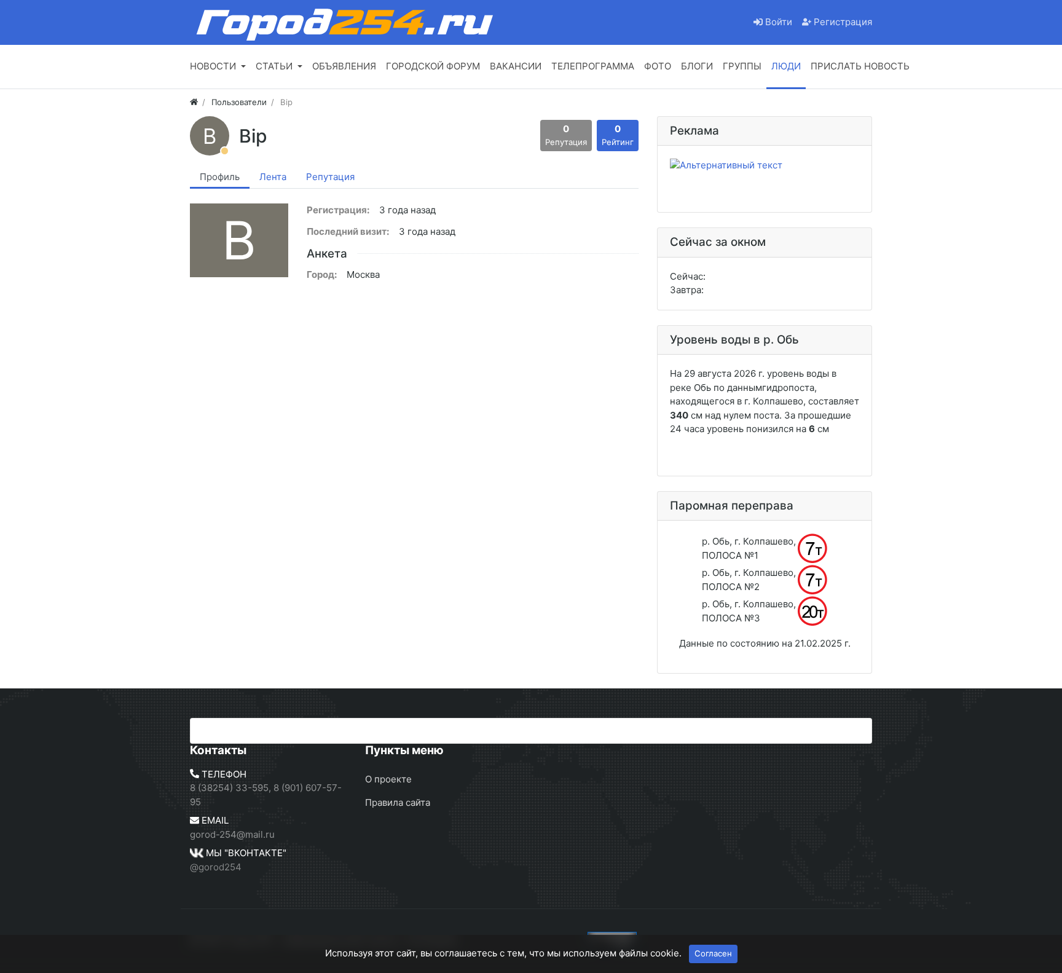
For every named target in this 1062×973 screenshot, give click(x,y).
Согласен (713, 953)
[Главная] (194, 102)
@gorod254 (216, 867)
